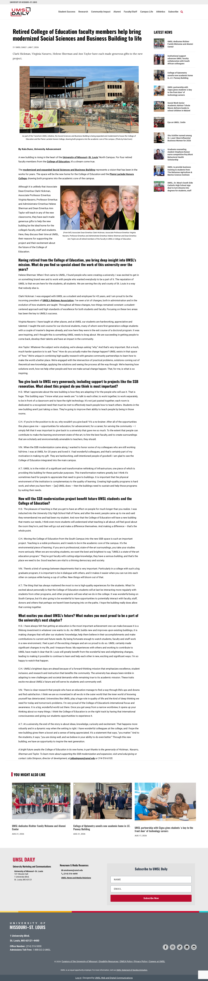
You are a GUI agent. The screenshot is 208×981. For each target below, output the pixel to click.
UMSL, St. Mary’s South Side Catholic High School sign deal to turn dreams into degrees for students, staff (180, 187)
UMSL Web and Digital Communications (114, 978)
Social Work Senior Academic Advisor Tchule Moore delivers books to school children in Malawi (179, 107)
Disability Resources (108, 961)
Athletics (160, 12)
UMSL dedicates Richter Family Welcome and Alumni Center (180, 44)
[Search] (182, 12)
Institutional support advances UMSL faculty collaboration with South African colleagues (179, 60)
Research (83, 12)
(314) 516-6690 (71, 874)
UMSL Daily (21, 47)
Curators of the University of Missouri (79, 961)
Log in (78, 978)
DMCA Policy (126, 961)
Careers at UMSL (157, 961)
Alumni (117, 12)
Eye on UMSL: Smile (177, 122)
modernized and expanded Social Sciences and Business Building (59, 169)
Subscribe (173, 12)
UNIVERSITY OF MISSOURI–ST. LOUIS (23, 2)
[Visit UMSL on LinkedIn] (187, 947)
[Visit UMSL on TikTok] (180, 947)
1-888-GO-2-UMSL (42, 949)
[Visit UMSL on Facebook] (165, 947)
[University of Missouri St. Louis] (27, 928)
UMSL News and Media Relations (76, 878)
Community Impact (100, 12)
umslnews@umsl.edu (73, 870)
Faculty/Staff (130, 12)
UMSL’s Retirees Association (58, 300)
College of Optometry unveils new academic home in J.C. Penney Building (180, 75)
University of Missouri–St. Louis (80, 157)
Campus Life (146, 12)
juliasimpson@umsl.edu (82, 758)
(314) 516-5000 (33, 946)
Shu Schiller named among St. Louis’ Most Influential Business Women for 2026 (180, 138)
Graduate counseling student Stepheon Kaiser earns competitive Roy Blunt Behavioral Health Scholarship (180, 154)
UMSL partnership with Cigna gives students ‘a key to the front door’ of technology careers (180, 91)
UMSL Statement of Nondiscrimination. (132, 970)
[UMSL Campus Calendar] (194, 947)
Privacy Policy (140, 961)
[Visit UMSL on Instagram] (172, 947)
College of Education (58, 161)
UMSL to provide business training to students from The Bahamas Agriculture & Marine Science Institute (180, 171)
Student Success (66, 12)
